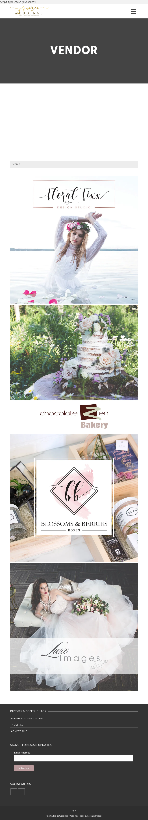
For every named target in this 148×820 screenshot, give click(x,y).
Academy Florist (71, 94)
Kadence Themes (94, 816)
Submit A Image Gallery (27, 719)
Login (74, 810)
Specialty (26, 130)
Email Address (22, 752)
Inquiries (17, 725)
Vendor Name (28, 117)
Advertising (19, 731)
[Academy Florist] (34, 88)
